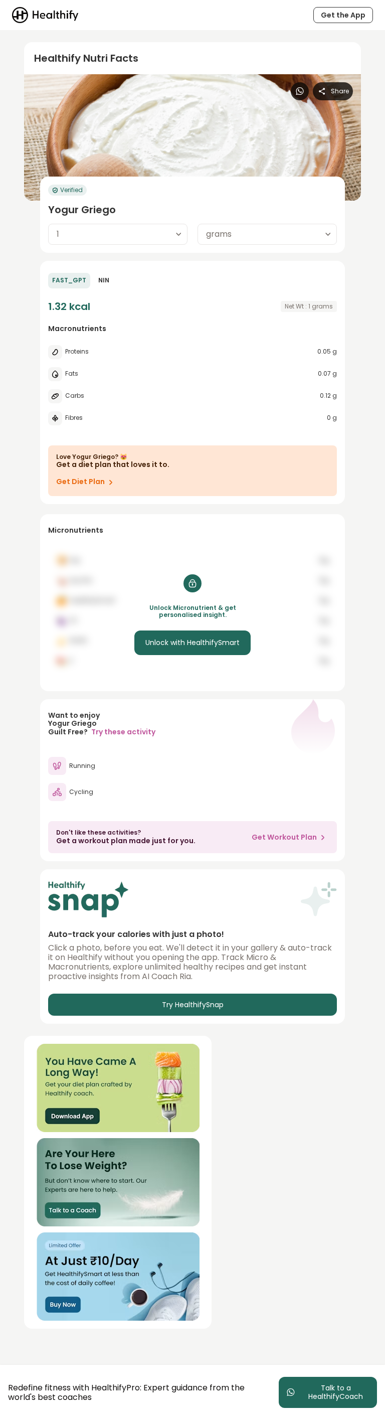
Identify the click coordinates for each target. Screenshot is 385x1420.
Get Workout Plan (284, 837)
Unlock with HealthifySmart (192, 643)
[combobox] (117, 234)
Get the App (343, 15)
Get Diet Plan (80, 482)
